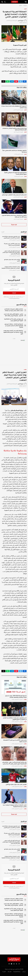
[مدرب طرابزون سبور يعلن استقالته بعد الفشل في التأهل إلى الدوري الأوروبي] (24, 238)
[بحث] (2, 1)
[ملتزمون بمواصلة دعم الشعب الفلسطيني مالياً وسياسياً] (14, 142)
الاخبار (25, 8)
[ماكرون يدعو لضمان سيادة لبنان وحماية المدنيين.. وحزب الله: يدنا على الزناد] (14, 207)
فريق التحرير (20, 20)
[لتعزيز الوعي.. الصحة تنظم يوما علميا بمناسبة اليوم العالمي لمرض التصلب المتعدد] (14, 397)
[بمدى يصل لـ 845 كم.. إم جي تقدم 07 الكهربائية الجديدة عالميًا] (24, 245)
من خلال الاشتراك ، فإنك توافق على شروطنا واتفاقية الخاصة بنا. (13, 297)
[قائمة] (26, 1)
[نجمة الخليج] (17, 2)
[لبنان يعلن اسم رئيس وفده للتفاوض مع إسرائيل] (14, 186)
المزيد (2, 231)
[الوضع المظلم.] (5, 2)
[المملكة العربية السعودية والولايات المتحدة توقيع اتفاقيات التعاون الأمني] (14, 33)
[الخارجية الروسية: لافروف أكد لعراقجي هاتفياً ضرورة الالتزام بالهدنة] (14, 164)
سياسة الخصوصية (15, 298)
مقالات (25, 369)
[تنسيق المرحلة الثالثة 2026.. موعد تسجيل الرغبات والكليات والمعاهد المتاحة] (14, 687)
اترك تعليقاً (14, 224)
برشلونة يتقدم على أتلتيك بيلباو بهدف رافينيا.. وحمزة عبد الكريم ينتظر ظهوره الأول (13, 332)
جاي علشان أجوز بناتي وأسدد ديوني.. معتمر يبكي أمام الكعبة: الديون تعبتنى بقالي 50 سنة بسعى (11, 252)
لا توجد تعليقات (22, 22)
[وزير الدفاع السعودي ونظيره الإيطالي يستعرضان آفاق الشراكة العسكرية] (14, 119)
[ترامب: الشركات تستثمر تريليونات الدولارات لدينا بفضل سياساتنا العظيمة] (24, 268)
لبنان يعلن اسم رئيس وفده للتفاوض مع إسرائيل (14, 195)
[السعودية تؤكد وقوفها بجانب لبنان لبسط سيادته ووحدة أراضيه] (14, 97)
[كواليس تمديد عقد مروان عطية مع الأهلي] (24, 261)
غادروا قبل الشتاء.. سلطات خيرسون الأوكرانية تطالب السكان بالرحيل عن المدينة (14, 326)
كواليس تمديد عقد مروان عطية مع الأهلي (16, 784)
